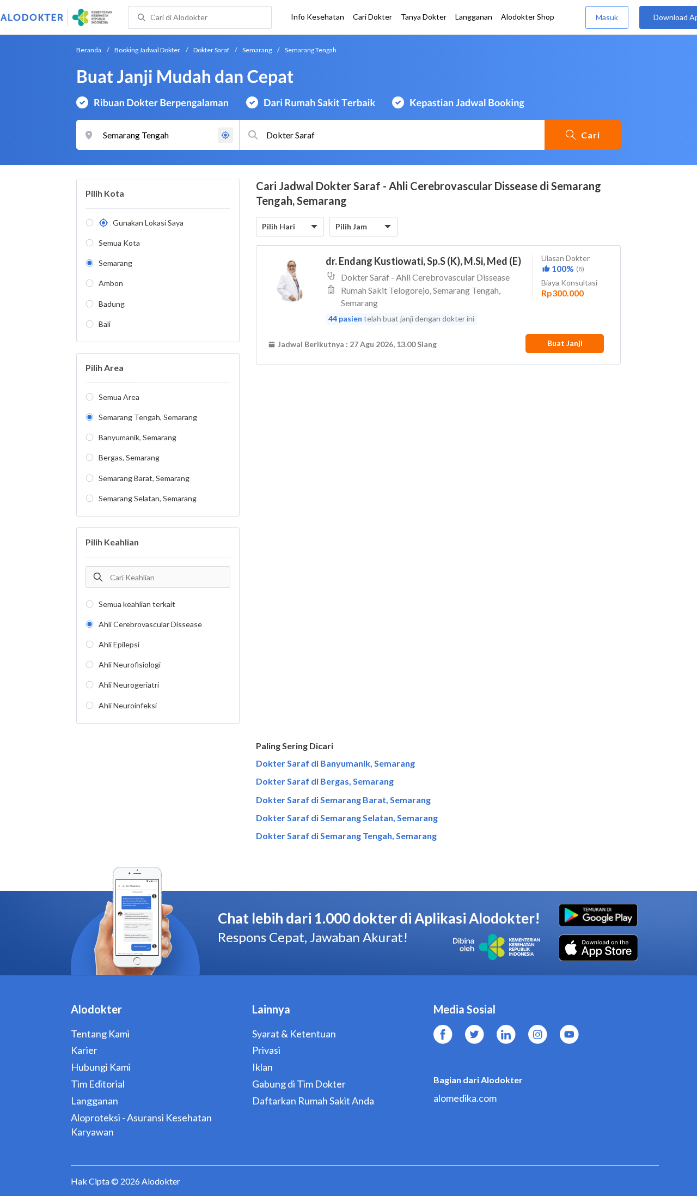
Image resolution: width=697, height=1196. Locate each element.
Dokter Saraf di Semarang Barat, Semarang (343, 799)
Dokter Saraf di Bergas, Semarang (325, 781)
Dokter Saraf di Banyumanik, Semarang (335, 763)
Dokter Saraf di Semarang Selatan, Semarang (347, 817)
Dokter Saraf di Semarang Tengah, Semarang (346, 835)
